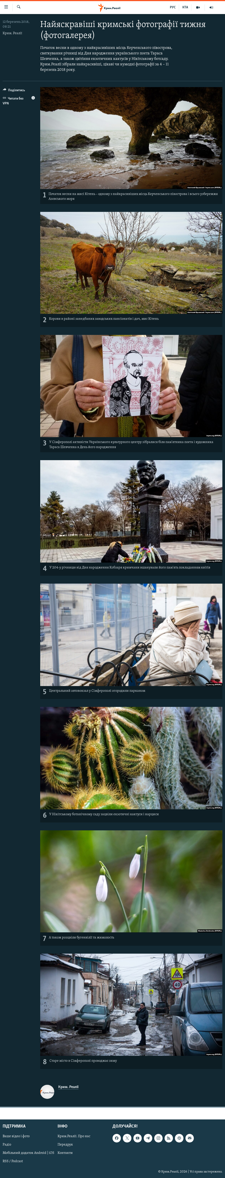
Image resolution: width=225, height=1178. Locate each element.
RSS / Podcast (13, 1161)
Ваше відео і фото (16, 1136)
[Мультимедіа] (198, 7)
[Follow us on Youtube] (137, 1138)
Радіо (7, 1144)
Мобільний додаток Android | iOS (28, 1153)
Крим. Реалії (12, 33)
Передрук (65, 1144)
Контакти (65, 1153)
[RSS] (169, 1138)
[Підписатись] (189, 1138)
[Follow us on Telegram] (148, 1138)
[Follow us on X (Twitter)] (127, 1138)
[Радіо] (211, 7)
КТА (185, 7)
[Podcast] (179, 1138)
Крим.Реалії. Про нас (74, 1136)
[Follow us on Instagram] (158, 1138)
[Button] (14, 91)
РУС (173, 7)
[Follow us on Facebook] (116, 1138)
